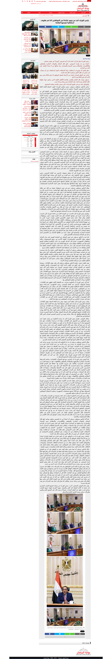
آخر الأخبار (32, 19)
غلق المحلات (76, 629)
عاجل (89, 1)
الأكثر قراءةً (32, 98)
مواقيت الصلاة (31, 133)
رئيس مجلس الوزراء (70, 627)
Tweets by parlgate (34, 161)
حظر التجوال (82, 629)
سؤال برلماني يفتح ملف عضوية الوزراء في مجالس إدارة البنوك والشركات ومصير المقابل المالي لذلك (49, 1)
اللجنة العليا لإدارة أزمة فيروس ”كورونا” (60, 627)
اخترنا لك (32, 60)
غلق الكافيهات (71, 629)
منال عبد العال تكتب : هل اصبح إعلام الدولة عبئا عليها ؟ (81, 1)
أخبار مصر (85, 16)
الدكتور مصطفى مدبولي (78, 627)
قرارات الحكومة (50, 627)
